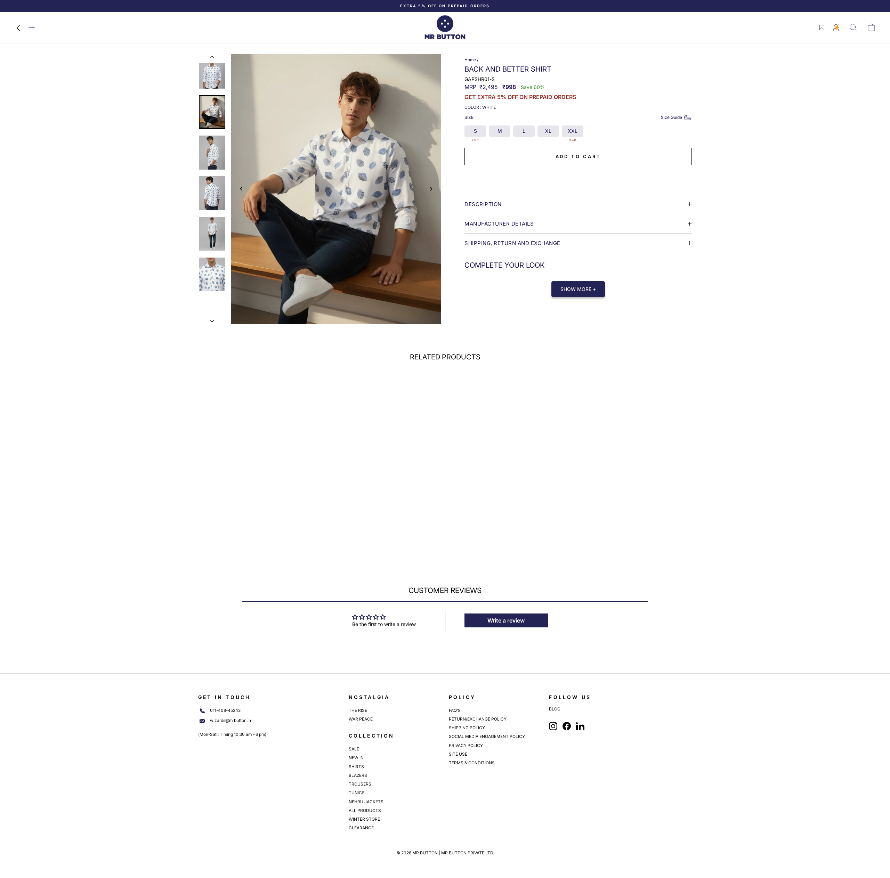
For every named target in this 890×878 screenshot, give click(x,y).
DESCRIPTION (483, 204)
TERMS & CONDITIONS (472, 762)
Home (470, 59)
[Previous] (242, 189)
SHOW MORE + (578, 289)
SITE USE (458, 754)
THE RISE (358, 710)
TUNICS (357, 792)
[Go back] (18, 27)
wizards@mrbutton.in (230, 720)
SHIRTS (356, 766)
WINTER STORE (364, 819)
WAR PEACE (361, 719)
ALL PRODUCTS (365, 810)
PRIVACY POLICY (466, 745)
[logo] (445, 27)
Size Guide (671, 117)
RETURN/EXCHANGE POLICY (478, 719)
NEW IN (356, 757)
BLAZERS (358, 775)
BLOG (554, 709)
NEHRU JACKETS (366, 801)
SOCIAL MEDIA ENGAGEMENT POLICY (487, 736)
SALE (354, 748)
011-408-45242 (225, 710)
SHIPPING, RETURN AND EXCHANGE (512, 243)
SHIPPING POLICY (467, 727)
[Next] (431, 189)
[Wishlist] (821, 27)
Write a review (506, 620)
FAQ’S (455, 710)
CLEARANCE (361, 827)
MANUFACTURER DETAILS (499, 223)
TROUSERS (360, 784)
